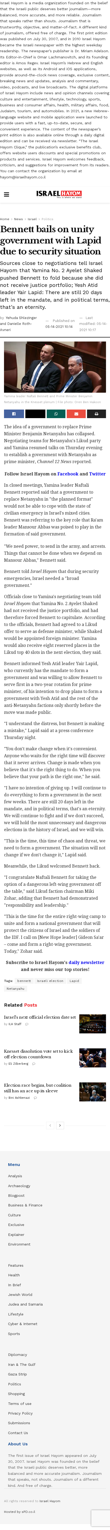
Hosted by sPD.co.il (19, 1512)
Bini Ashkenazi (19, 1098)
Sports (14, 1334)
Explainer (16, 1234)
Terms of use (20, 1403)
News (18, 219)
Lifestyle (15, 1314)
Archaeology (19, 1186)
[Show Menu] (6, 195)
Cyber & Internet (22, 1324)
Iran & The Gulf (22, 1364)
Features (15, 1265)
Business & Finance (25, 1205)
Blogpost (16, 1195)
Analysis (15, 1176)
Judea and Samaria (25, 1304)
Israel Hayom (50, 1501)
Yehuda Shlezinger (21, 318)
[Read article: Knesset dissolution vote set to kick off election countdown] (92, 1058)
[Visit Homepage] (59, 194)
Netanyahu (16, 989)
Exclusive (16, 1224)
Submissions (19, 1423)
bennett (24, 981)
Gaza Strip (17, 1374)
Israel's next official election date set (40, 1017)
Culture (14, 1215)
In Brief (14, 1285)
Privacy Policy (20, 1413)
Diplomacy (18, 1354)
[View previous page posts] (50, 1125)
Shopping (16, 1394)
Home (4, 219)
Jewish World (20, 1294)
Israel (32, 219)
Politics (47, 219)
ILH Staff (15, 1024)
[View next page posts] (60, 1125)
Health (14, 1275)
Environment (19, 1244)
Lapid (74, 981)
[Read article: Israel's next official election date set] (92, 1024)
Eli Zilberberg (18, 1064)
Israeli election (50, 981)
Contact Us (18, 1433)
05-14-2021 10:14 (59, 327)
